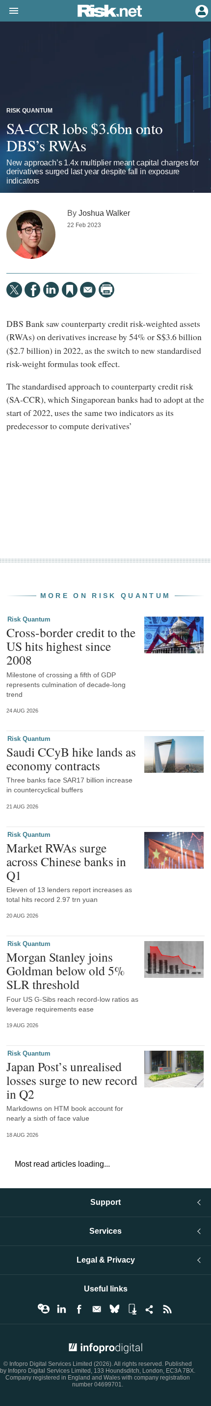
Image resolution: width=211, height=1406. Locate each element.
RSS (167, 1309)
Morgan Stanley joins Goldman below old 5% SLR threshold (65, 970)
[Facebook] (32, 290)
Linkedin (61, 1309)
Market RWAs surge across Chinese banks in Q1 (66, 861)
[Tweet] (14, 290)
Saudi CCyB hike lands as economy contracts (71, 758)
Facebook (79, 1309)
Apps (132, 1309)
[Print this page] (106, 290)
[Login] (201, 10)
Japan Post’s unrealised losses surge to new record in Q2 (71, 1080)
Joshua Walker (104, 212)
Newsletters (97, 1309)
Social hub (150, 1309)
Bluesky (114, 1309)
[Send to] (88, 290)
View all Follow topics (44, 1309)
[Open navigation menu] (9, 11)
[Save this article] (70, 290)
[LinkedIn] (51, 290)
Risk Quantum (29, 111)
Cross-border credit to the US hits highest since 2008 (70, 646)
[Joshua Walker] (30, 234)
